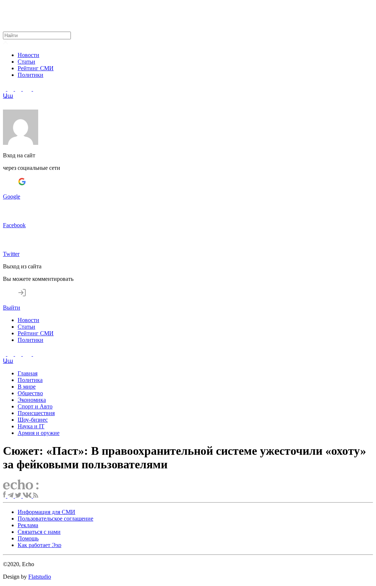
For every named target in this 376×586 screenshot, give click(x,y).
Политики (30, 75)
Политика (30, 380)
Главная (27, 373)
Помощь (28, 538)
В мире (27, 386)
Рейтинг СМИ (36, 68)
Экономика (32, 400)
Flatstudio (39, 577)
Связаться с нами (39, 532)
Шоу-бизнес (33, 420)
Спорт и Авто (35, 406)
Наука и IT (31, 426)
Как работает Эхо (39, 545)
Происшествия (36, 413)
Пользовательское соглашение (55, 518)
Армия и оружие (38, 433)
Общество (30, 393)
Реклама (28, 525)
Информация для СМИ (46, 512)
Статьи (26, 61)
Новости (28, 55)
